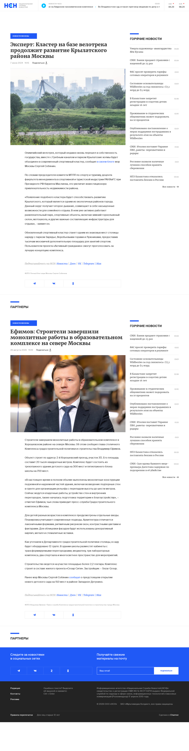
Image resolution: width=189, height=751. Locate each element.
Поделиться (38, 63)
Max (98, 263)
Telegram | (89, 263)
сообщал (74, 577)
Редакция (15, 688)
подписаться (166, 671)
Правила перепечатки (21, 715)
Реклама (14, 699)
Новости (62, 263)
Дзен (73, 263)
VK (79, 263)
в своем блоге (105, 161)
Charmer (174, 715)
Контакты (15, 693)
